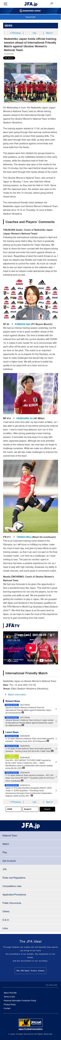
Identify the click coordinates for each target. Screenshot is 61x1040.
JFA (5, 869)
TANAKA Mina (24, 536)
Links (5, 928)
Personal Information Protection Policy (20, 1000)
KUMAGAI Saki (22, 324)
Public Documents (12, 902)
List (34, 32)
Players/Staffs (30, 17)
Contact (7, 1008)
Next (48, 32)
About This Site (10, 992)
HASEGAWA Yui (24, 418)
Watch (6, 843)
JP (51, 3)
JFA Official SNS (51, 985)
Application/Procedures (14, 894)
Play (5, 852)
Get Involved (9, 860)
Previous (16, 32)
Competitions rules (12, 886)
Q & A (6, 919)
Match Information (17, 694)
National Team (10, 835)
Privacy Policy (10, 1004)
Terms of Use (9, 996)
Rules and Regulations (14, 877)
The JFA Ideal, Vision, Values (30, 971)
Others (6, 911)
